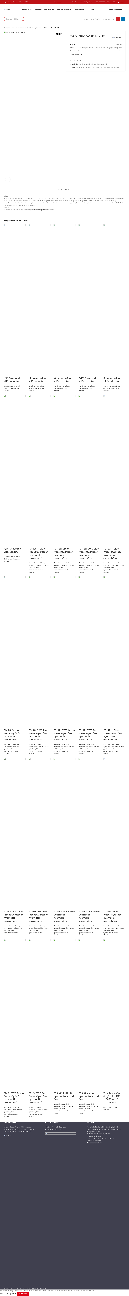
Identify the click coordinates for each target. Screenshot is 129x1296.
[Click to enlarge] (7, 179)
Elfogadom (23, 1294)
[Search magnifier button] (21, 20)
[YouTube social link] (66, 2)
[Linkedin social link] (69, 2)
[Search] (124, 10)
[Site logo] (7, 10)
